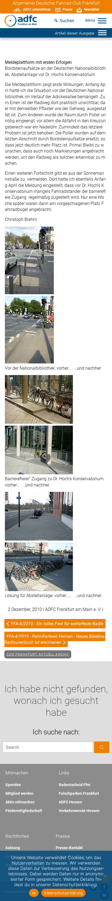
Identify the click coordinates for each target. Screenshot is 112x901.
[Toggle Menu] (102, 20)
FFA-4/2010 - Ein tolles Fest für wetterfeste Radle (57, 623)
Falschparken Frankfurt (79, 793)
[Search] (101, 747)
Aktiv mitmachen (20, 802)
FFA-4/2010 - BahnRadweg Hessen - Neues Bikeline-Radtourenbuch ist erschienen (54, 639)
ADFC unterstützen (37, 9)
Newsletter (91, 9)
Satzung (12, 848)
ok (34, 893)
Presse (67, 9)
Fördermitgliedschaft (23, 811)
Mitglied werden (19, 793)
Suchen (67, 20)
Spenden (13, 785)
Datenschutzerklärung (63, 893)
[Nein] (105, 876)
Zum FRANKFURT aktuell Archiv (38, 654)
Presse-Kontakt (69, 848)
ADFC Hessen (70, 802)
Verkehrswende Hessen (79, 811)
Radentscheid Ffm (74, 785)
